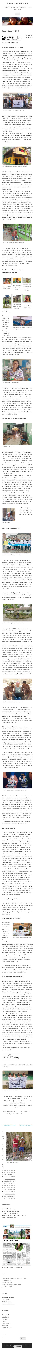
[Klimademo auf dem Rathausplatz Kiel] (17, 553)
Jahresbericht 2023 (10, 1170)
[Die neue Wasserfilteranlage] (6, 301)
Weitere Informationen (24, 1345)
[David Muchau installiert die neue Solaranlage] (16, 299)
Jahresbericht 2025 (3, 1142)
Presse (4, 1321)
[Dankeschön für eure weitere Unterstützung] (18, 1089)
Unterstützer (5, 1327)
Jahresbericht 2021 (10, 1174)
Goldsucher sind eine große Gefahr (11, 1284)
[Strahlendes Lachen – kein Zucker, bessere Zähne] (27, 298)
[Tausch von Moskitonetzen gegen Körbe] (16, 281)
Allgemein (11, 1114)
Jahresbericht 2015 (10, 1187)
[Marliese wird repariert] (17, 444)
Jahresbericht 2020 (10, 1177)
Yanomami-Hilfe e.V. (17, 3)
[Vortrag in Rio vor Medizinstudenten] (17, 108)
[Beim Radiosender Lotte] (9, 520)
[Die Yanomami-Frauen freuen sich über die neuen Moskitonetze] (22, 325)
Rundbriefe (5, 1323)
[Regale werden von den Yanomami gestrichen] (17, 240)
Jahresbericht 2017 (10, 1183)
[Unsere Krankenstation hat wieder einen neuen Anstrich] (17, 164)
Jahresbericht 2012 (10, 1194)
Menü (17, 14)
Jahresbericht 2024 (3, 1161)
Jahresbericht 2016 (10, 1185)
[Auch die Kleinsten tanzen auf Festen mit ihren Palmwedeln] (27, 280)
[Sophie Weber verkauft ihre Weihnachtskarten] (22, 935)
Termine (4, 1325)
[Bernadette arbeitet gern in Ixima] (17, 380)
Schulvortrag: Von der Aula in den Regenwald (14, 1278)
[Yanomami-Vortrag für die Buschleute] (17, 699)
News (3, 1319)
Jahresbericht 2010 (10, 1198)
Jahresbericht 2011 (10, 1196)
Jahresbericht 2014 (10, 1189)
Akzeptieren (18, 1346)
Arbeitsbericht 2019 (9, 1125)
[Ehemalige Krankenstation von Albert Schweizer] (17, 621)
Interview (4, 1317)
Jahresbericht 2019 (26, 1125)
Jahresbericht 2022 (10, 1172)
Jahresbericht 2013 (10, 1192)
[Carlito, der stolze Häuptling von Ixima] (6, 281)
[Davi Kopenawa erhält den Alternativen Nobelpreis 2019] (17, 788)
